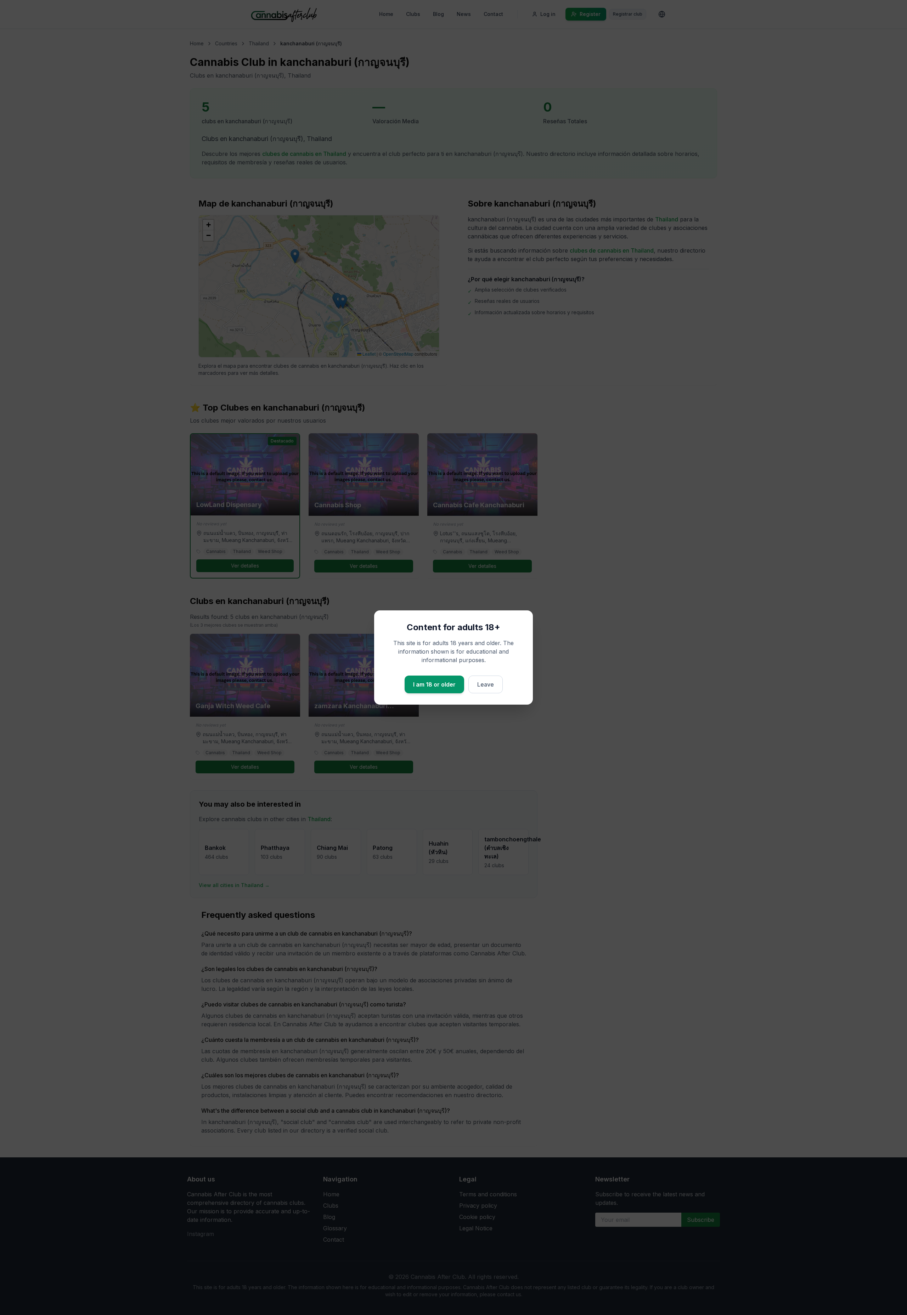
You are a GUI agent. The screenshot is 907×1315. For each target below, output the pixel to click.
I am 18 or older (434, 684)
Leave (485, 684)
